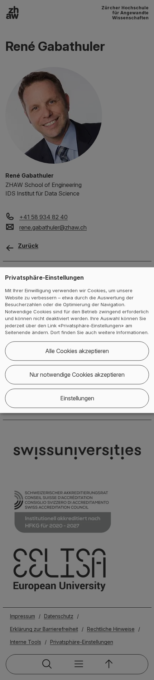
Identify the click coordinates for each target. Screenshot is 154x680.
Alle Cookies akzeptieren (77, 351)
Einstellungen (77, 398)
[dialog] (77, 340)
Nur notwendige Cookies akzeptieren (77, 374)
